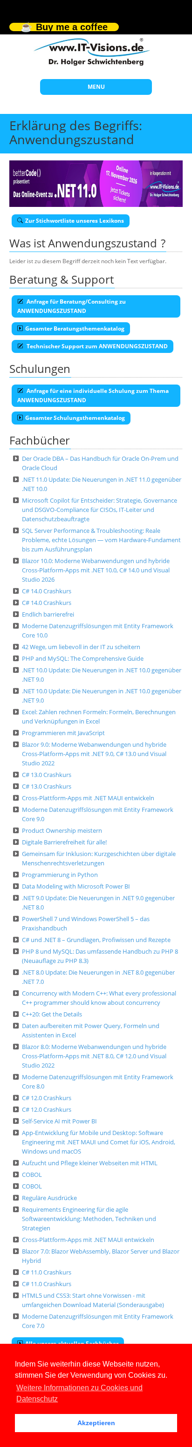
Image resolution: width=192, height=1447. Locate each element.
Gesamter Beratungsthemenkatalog (74, 328)
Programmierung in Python (60, 874)
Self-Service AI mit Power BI (59, 1121)
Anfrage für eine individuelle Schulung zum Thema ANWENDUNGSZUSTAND (93, 395)
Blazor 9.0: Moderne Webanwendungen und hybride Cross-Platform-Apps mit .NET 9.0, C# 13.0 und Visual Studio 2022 (94, 753)
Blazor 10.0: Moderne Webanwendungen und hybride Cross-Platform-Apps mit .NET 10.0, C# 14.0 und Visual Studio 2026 (96, 570)
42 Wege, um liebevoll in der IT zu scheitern (81, 647)
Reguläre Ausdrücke (49, 1198)
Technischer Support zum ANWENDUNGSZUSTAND (96, 346)
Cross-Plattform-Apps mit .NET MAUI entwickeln (88, 798)
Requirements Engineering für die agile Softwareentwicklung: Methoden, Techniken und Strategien (89, 1218)
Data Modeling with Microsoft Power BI (76, 886)
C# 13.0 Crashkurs (46, 774)
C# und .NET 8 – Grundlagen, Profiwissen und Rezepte (96, 940)
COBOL (32, 1174)
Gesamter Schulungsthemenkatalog (75, 418)
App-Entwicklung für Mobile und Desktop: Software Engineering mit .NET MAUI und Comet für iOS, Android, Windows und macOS (98, 1141)
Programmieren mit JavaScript (63, 733)
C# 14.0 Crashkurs (46, 591)
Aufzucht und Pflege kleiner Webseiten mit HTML (90, 1163)
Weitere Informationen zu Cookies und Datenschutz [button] (79, 1393)
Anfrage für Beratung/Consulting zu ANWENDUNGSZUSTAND (71, 306)
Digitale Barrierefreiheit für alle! (64, 842)
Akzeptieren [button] (96, 1423)
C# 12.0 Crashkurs (46, 1098)
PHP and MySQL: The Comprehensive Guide (83, 658)
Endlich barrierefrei (48, 614)
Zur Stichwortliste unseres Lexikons (74, 221)
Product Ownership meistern (62, 830)
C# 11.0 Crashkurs (46, 1272)
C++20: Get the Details (52, 1014)
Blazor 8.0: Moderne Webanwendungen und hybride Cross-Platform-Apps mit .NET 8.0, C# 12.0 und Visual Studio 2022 (94, 1055)
